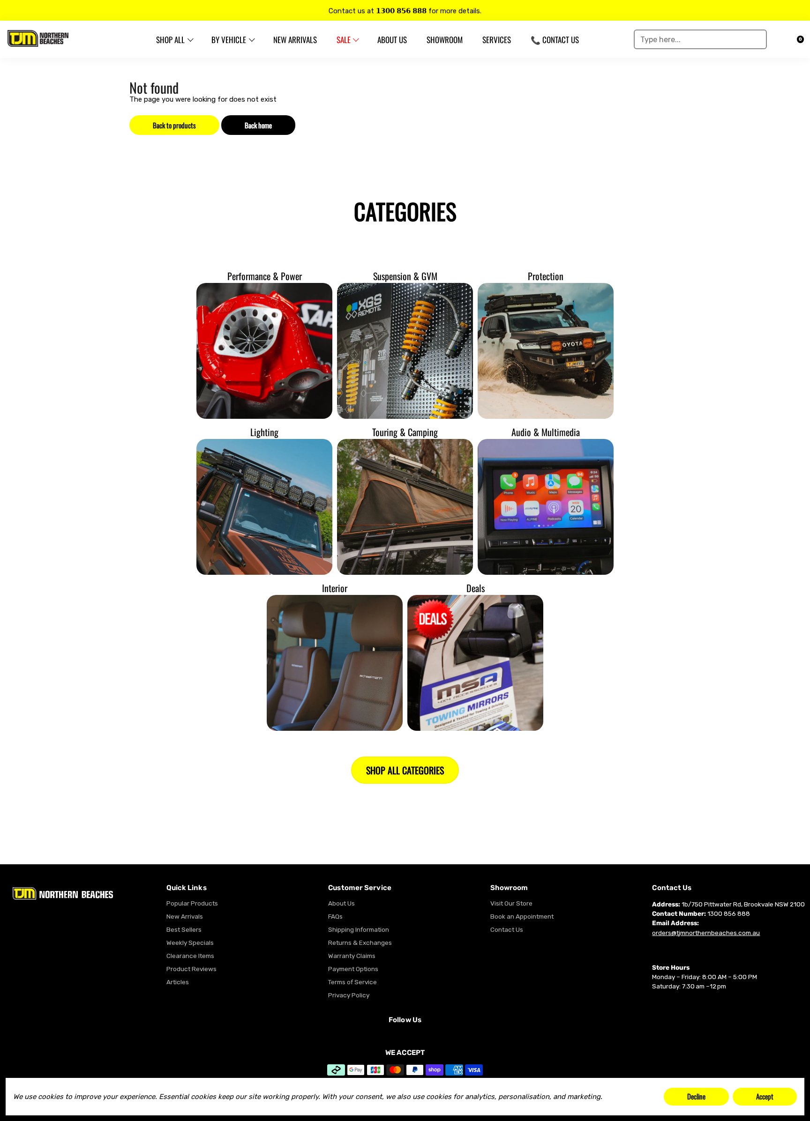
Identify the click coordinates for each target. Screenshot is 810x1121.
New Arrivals (184, 916)
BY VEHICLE (228, 39)
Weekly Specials (190, 942)
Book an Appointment (522, 916)
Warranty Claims (351, 955)
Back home (258, 125)
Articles (177, 982)
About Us (341, 903)
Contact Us (506, 929)
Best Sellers (184, 929)
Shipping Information (358, 929)
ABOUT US (392, 39)
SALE (344, 39)
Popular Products (192, 903)
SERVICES (496, 39)
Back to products (174, 125)
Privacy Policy (348, 995)
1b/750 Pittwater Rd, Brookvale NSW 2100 (743, 904)
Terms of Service (352, 982)
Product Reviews (191, 969)
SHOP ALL (170, 39)
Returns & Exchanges (360, 942)
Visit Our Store (511, 903)
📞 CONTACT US (555, 39)
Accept (764, 1096)
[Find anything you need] (756, 39)
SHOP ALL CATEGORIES (405, 770)
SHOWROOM (445, 39)
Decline (696, 1096)
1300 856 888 (728, 913)
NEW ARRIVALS (295, 39)
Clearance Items (190, 955)
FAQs (335, 916)
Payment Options (353, 969)
